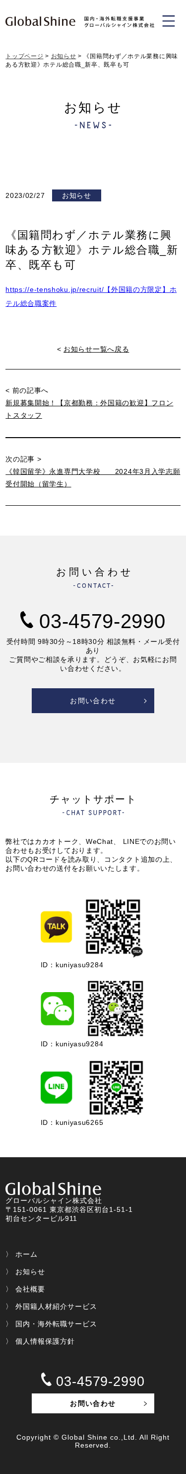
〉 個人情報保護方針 (40, 1341)
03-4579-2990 (99, 621)
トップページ (24, 56)
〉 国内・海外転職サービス (51, 1324)
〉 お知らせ (25, 1272)
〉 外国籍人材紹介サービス (51, 1306)
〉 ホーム (21, 1254)
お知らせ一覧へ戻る (96, 349)
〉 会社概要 (25, 1289)
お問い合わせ (93, 701)
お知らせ (63, 56)
